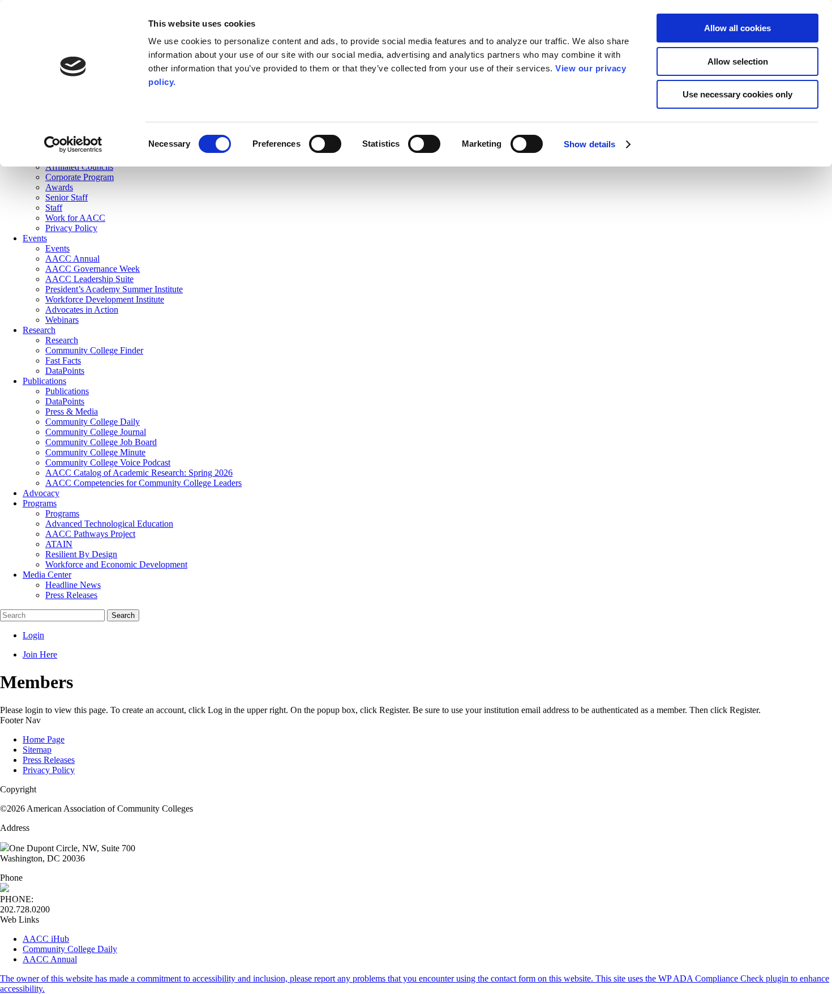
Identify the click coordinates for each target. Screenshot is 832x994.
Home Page (44, 739)
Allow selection (737, 61)
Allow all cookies (737, 28)
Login (33, 635)
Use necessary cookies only (737, 94)
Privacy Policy (49, 770)
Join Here (40, 654)
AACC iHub (46, 939)
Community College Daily (70, 949)
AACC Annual (50, 959)
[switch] (325, 144)
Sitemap (37, 749)
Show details (589, 144)
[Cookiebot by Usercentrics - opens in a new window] (73, 144)
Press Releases (49, 760)
